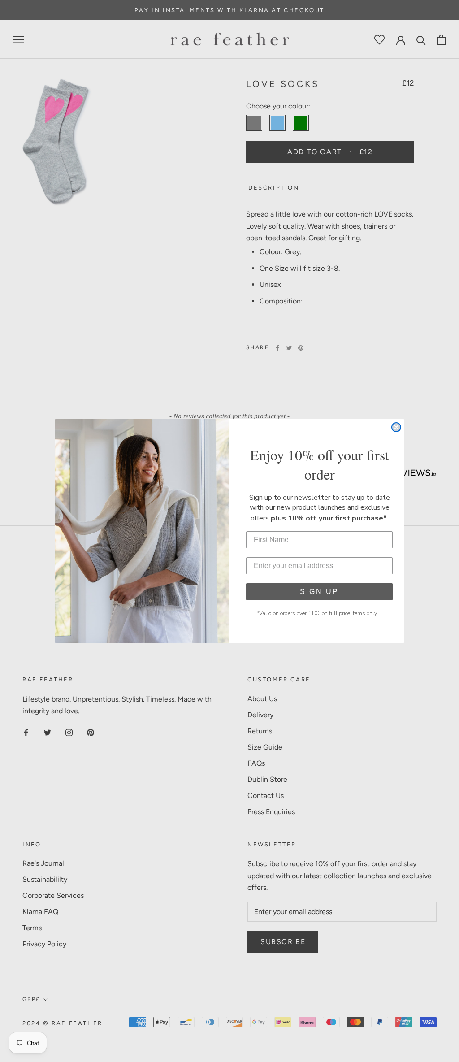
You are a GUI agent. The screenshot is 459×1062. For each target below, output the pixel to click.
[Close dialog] (396, 427)
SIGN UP (319, 591)
